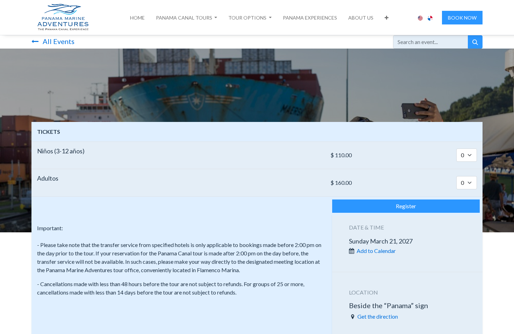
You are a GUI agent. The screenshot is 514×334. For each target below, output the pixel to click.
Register (406, 206)
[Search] (475, 42)
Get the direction (377, 316)
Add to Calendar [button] (376, 250)
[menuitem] (137, 17)
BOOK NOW (462, 18)
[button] (186, 17)
